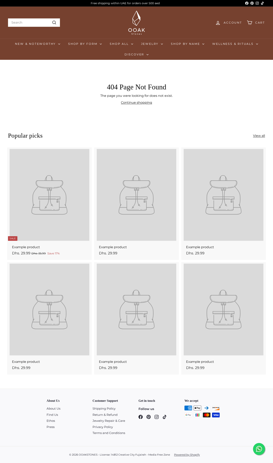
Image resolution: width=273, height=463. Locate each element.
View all (259, 136)
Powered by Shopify (187, 454)
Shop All (120, 44)
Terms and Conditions (109, 433)
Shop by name (186, 44)
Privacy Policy (103, 427)
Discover (135, 54)
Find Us (52, 415)
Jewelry (150, 44)
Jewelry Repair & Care (109, 421)
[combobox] (34, 22)
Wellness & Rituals (233, 44)
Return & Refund (105, 415)
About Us (53, 408)
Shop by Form (83, 44)
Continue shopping (136, 102)
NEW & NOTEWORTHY (36, 44)
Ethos (51, 421)
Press (51, 427)
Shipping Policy (104, 408)
